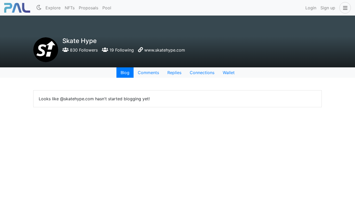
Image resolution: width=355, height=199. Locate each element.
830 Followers (83, 50)
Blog (125, 72)
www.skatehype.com (164, 50)
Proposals (88, 7)
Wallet (229, 72)
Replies (174, 72)
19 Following (121, 50)
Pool (106, 7)
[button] (344, 7)
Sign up (327, 7)
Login (310, 7)
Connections (202, 72)
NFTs (70, 7)
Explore (53, 7)
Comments (148, 72)
